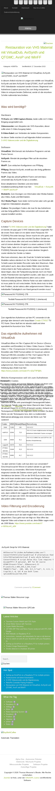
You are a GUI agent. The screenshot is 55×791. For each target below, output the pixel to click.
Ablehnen (19, 406)
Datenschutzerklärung (22, 410)
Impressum (37, 410)
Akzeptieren (6, 406)
